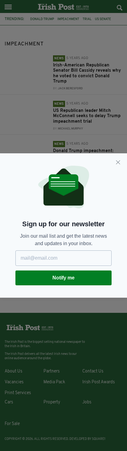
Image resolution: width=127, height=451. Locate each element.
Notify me (63, 277)
